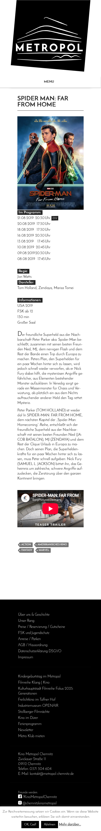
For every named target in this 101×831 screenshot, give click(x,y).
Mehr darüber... (70, 824)
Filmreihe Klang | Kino (34, 683)
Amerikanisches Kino (52, 544)
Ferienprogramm (30, 724)
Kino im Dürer (28, 718)
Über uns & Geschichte (34, 615)
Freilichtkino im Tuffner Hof (36, 700)
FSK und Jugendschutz (33, 633)
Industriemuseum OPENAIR (38, 706)
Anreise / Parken (29, 639)
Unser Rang (26, 621)
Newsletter (25, 730)
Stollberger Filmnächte (34, 712)
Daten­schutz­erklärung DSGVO (39, 651)
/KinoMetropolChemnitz (40, 797)
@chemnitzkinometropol (40, 803)
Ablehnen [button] (49, 824)
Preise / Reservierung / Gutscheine (41, 627)
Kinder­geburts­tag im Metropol (39, 676)
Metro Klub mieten (31, 736)
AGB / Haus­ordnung (32, 645)
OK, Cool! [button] (30, 824)
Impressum (25, 657)
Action (26, 544)
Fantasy (26, 550)
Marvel (44, 550)
